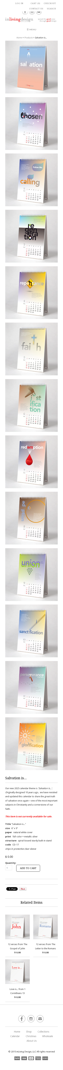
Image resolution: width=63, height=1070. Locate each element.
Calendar (15, 1036)
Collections (43, 1031)
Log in (19, 3)
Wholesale (47, 1036)
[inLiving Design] (31, 20)
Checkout (50, 3)
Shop (29, 1031)
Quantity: (10, 863)
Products (28, 37)
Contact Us (36, 9)
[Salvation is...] (31, 68)
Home (17, 1031)
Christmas (31, 1036)
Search (51, 9)
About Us (32, 1040)
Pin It (22, 889)
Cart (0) (35, 3)
